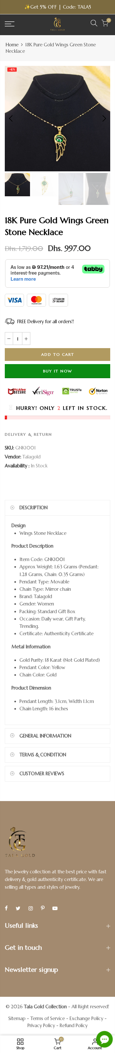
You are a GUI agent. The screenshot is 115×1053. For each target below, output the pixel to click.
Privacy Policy (41, 1025)
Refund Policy (74, 1025)
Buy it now (57, 370)
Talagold (31, 457)
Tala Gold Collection (45, 1007)
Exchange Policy (86, 1018)
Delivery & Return (28, 434)
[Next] (104, 118)
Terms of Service (47, 1018)
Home (12, 45)
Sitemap (17, 1018)
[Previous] (11, 118)
